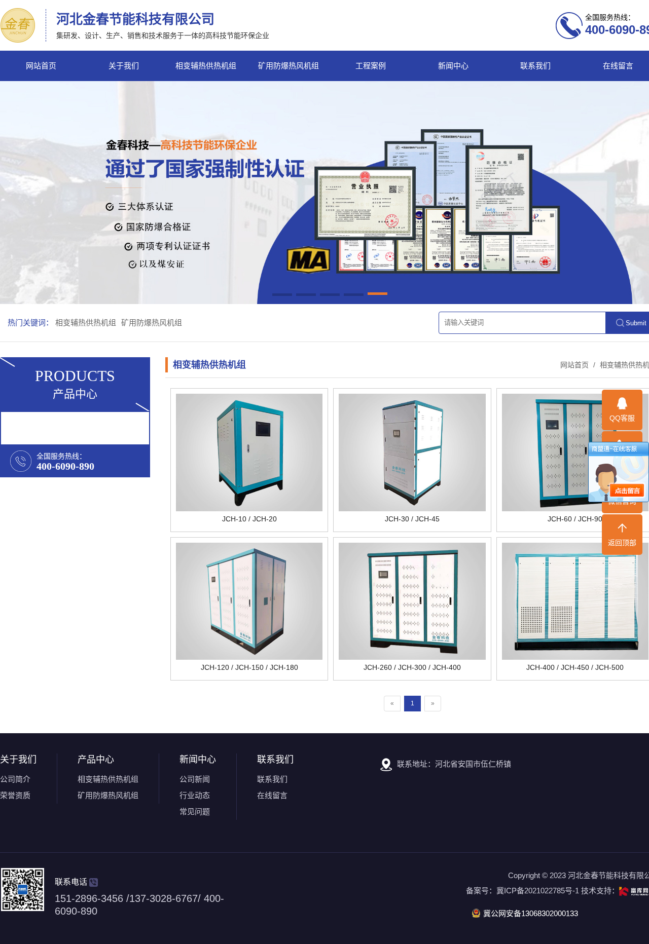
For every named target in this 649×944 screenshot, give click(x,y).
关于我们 (124, 66)
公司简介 (15, 779)
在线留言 (272, 795)
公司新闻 (194, 779)
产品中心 (96, 759)
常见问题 (194, 811)
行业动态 (194, 795)
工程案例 (370, 66)
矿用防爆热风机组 (288, 66)
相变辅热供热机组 (205, 66)
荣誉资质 (15, 795)
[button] (282, 295)
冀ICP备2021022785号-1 (537, 890)
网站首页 (41, 66)
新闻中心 (453, 66)
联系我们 (535, 66)
